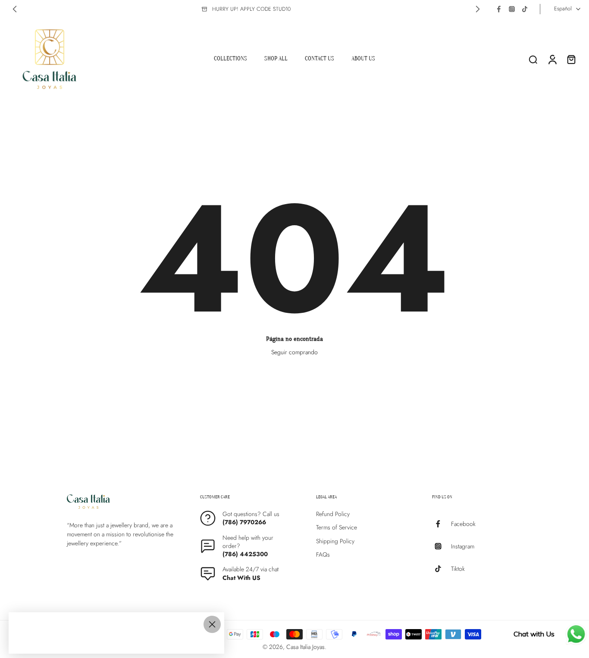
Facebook (463, 524)
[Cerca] (212, 624)
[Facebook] (498, 9)
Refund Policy (333, 514)
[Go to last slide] (14, 9)
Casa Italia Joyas (305, 646)
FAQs (323, 555)
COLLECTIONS (230, 58)
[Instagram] (511, 9)
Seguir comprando (294, 352)
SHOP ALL (276, 58)
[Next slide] (478, 9)
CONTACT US (319, 58)
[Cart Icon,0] (570, 59)
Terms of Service (336, 528)
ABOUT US (363, 58)
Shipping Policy (335, 541)
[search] (532, 59)
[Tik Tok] (524, 9)
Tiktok (458, 569)
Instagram (462, 546)
